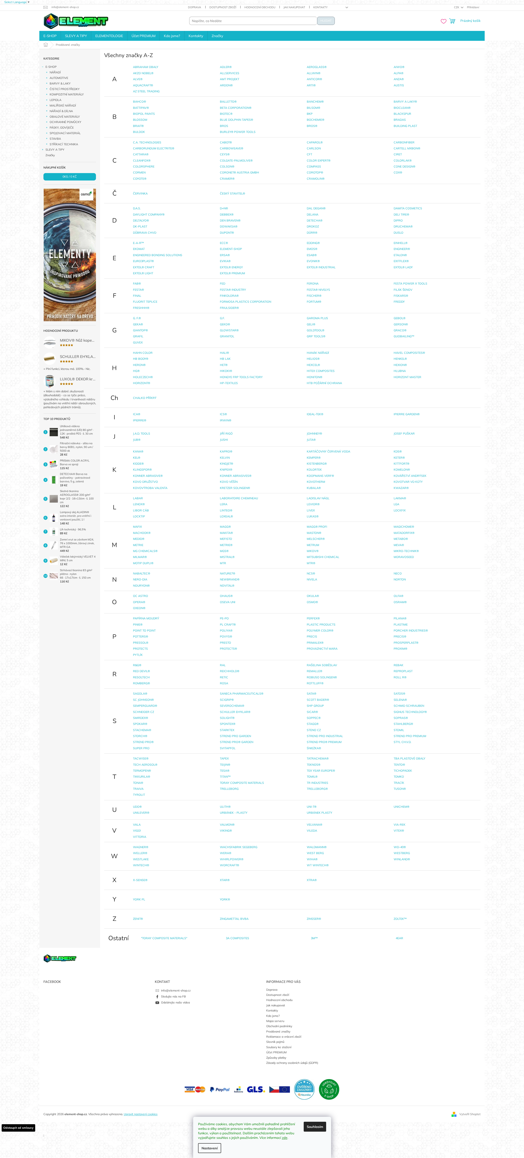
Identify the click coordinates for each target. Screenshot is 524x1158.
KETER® (399, 457)
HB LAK (225, 359)
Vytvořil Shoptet (470, 1114)
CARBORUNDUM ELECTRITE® (153, 148)
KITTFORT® (401, 463)
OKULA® (313, 596)
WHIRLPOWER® (231, 859)
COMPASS (314, 166)
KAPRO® (226, 451)
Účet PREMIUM (276, 1052)
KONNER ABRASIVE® (148, 476)
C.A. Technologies (147, 142)
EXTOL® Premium (232, 273)
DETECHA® (314, 220)
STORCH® (140, 736)
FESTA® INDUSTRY (233, 290)
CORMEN (139, 172)
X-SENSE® (140, 880)
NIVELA (312, 579)
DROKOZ (313, 226)
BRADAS (400, 120)
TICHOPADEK (403, 770)
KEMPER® (314, 457)
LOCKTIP (139, 516)
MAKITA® (226, 533)
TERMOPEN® (142, 770)
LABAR (138, 498)
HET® (224, 365)
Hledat (325, 21)
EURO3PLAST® (143, 261)
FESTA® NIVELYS (318, 290)
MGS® (224, 551)
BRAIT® (138, 126)
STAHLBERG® (403, 724)
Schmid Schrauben (409, 706)
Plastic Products (321, 624)
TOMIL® (312, 776)
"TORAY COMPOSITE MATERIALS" (164, 938)
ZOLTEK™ (400, 919)
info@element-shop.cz (176, 990)
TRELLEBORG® (317, 789)
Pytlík (138, 655)
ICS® (223, 414)
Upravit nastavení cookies (141, 1114)
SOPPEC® (314, 718)
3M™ (314, 938)
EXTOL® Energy (231, 267)
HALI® (224, 353)
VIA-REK (399, 824)
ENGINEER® (402, 249)
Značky (50, 155)
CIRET (398, 154)
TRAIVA (138, 789)
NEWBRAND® (229, 579)
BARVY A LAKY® (405, 101)
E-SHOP (51, 67)
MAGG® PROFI (317, 527)
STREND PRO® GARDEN (236, 742)
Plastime (401, 624)
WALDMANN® (317, 847)
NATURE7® (227, 573)
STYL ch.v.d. (402, 742)
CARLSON (314, 148)
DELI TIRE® (401, 214)
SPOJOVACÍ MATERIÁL (65, 133)
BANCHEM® (315, 101)
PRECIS (312, 636)
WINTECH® (141, 865)
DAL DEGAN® (316, 208)
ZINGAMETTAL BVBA (234, 919)
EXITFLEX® (401, 261)
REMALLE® (314, 671)
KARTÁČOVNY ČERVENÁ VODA (328, 451)
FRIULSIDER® (229, 308)
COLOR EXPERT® (318, 160)
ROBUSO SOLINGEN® (322, 677)
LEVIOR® (313, 504)
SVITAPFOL (228, 748)
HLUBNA (400, 371)
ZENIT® (138, 919)
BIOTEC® (226, 114)
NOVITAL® (227, 585)
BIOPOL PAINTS (144, 114)
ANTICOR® (314, 79)
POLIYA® (226, 630)
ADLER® (226, 67)
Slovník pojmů (275, 1042)
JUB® (136, 440)
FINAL (137, 296)
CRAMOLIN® (315, 178)
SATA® (311, 693)
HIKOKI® (226, 371)
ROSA (224, 683)
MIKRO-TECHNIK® (406, 551)
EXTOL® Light (143, 273)
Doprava (194, 7)
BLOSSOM (140, 120)
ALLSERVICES (229, 73)
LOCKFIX (400, 510)
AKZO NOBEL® (143, 73)
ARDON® (226, 85)
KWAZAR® (401, 488)
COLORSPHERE (143, 166)
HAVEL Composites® (409, 353)
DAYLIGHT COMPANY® (149, 214)
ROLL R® (400, 677)
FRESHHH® (141, 308)
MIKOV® (313, 551)
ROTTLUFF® (315, 683)
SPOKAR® (140, 724)
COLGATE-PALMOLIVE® (236, 160)
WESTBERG (402, 853)
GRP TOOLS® (316, 336)
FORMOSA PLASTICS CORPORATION (245, 302)
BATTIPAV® (141, 108)
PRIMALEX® (315, 643)
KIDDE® (138, 463)
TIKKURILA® (141, 776)
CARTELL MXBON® (407, 148)
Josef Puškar (404, 433)
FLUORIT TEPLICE (145, 302)
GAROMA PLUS (317, 318)
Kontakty (320, 7)
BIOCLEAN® (402, 108)
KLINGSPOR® (142, 469)
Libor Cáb (141, 510)
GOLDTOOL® (315, 330)
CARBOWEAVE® (231, 148)
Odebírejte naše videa (175, 1002)
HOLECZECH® (143, 377)
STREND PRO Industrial (325, 736)
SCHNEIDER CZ (143, 712)
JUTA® (311, 440)
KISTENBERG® (317, 463)
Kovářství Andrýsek (410, 476)
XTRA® (312, 880)
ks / (70, 177)
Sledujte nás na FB (173, 996)
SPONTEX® (227, 724)
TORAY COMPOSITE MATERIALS (242, 783)
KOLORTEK (314, 469)
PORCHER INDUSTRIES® (411, 630)
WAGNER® (140, 847)
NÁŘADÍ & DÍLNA (61, 111)
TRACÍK (399, 783)
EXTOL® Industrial (321, 267)
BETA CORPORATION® (235, 108)
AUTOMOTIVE (59, 78)
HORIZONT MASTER (407, 377)
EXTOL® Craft (143, 267)
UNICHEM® (401, 807)
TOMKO (399, 776)
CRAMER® (227, 178)
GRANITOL (227, 336)
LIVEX (311, 510)
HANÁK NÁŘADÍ (318, 353)
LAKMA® (400, 498)
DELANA (312, 214)
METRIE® (226, 545)
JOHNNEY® (314, 433)
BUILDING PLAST (405, 126)
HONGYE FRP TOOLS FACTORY (241, 377)
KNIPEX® (226, 469)
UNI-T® (311, 807)
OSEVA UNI (227, 602)
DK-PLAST (140, 226)
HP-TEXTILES (229, 383)
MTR (223, 563)
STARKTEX (227, 730)
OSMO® (312, 602)
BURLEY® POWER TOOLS (238, 132)
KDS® (398, 451)
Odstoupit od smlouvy (18, 1128)
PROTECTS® (228, 648)
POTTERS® (140, 636)
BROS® (312, 126)
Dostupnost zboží (222, 7)
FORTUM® (314, 302)
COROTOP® (315, 172)
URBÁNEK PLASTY (319, 813)
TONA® (138, 783)
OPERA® (139, 602)
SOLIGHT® (227, 718)
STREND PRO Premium (410, 736)
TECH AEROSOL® (145, 765)
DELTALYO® (141, 220)
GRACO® (400, 330)
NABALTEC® (141, 573)
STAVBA (55, 139)
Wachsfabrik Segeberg (238, 847)
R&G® (137, 665)
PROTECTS (140, 648)
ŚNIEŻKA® (314, 748)
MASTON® (314, 533)
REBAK (398, 665)
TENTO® (399, 765)
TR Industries (317, 783)
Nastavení (210, 1148)
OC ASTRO (140, 596)
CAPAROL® (315, 142)
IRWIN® (225, 420)
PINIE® (137, 624)
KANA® (138, 451)
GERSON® (401, 324)
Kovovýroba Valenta (150, 488)
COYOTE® (139, 178)
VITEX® (399, 830)
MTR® (311, 563)
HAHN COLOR (143, 353)
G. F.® (137, 318)
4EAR (399, 938)
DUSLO (398, 232)
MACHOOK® (142, 533)
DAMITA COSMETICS (408, 208)
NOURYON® (141, 585)
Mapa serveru (275, 1021)
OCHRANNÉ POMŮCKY (65, 122)
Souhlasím (315, 1127)
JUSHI (224, 440)
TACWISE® (140, 758)
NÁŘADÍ (55, 72)
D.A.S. (137, 208)
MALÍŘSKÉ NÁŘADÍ (63, 105)
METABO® (401, 539)
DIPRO (398, 220)
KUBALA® (314, 488)
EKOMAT (139, 249)
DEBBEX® (226, 214)
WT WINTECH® (318, 865)
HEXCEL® (313, 365)
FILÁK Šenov (403, 290)
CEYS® (225, 154)
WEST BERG (315, 853)
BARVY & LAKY (60, 83)
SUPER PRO (141, 748)
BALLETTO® (228, 101)
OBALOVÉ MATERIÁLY (65, 116)
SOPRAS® (401, 718)
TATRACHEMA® (318, 758)
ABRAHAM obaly (145, 67)
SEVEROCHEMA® (232, 706)
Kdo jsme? (273, 1016)
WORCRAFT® (229, 865)
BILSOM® (313, 108)
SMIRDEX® (140, 718)
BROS (224, 126)
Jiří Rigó (226, 433)
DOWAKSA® (228, 226)
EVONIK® (313, 261)
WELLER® (140, 853)
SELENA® (400, 700)
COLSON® (227, 166)
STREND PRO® (143, 742)
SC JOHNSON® (143, 700)
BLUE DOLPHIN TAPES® (236, 120)
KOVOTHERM (316, 482)
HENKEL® (400, 359)
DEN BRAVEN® (230, 220)
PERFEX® (313, 618)
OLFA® (398, 596)
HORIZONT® (141, 383)
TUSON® (400, 789)
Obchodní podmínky (279, 1026)
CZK (457, 7)
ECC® (224, 243)
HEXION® (400, 365)
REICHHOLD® (229, 671)
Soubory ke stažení (278, 1047)
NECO (398, 573)
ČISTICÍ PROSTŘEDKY (65, 89)
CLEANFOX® (142, 160)
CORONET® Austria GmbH (239, 172)
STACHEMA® (142, 730)
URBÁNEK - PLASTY (233, 813)
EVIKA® (225, 261)
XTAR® (225, 880)
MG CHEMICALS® (145, 551)
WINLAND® (402, 859)
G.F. (222, 318)
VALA (137, 824)
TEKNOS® (313, 765)
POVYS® (226, 636)
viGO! (137, 830)
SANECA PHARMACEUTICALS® (241, 693)
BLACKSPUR (402, 114)
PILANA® (400, 618)
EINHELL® (400, 243)
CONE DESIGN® (404, 166)
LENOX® (139, 504)
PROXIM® (400, 648)
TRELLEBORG (229, 789)
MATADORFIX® (404, 533)
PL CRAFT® (228, 624)
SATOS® (399, 693)
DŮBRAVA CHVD (144, 232)
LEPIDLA (55, 100)
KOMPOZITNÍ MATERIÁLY (67, 94)
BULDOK (139, 132)
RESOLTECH (141, 677)
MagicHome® (404, 527)
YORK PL (139, 899)
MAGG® (225, 527)
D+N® (224, 208)
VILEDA (312, 830)
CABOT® (226, 142)
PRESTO (225, 643)
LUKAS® (313, 516)
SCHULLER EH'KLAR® (235, 712)
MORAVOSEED (404, 557)
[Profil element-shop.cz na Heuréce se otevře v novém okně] (304, 1089)
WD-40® (400, 847)
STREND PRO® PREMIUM (324, 742)
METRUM (313, 545)
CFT (309, 154)
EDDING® (313, 243)
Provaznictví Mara (322, 648)
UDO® (137, 807)
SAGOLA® (140, 693)
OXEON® (139, 608)
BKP (310, 114)
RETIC (224, 677)
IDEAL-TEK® (315, 414)
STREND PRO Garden (235, 736)
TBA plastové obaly (409, 758)
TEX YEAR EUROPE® (321, 770)
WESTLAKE (141, 859)
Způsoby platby (276, 1058)
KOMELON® (402, 469)
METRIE (138, 545)
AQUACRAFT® (143, 85)
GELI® (311, 324)
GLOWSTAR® (229, 330)
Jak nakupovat (294, 7)
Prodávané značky (278, 1031)
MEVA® (399, 545)
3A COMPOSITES (237, 938)
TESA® (224, 770)
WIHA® (312, 859)
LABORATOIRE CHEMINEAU (239, 498)
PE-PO (224, 618)
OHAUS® (226, 596)
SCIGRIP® (227, 700)
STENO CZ (314, 730)
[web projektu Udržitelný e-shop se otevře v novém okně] (329, 1089)
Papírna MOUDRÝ (146, 618)
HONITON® (314, 377)
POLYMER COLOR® (320, 630)
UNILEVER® (141, 813)
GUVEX (138, 342)
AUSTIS (399, 85)
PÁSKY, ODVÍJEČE (62, 127)
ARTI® (311, 85)
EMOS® (312, 249)
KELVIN (225, 457)
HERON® (139, 365)
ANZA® (399, 79)
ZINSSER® (314, 919)
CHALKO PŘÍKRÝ (144, 398)
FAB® (137, 283)
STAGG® (313, 724)
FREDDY (399, 302)
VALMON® (227, 824)
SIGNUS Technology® (410, 712)
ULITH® (225, 807)
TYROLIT (139, 795)
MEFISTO (226, 539)
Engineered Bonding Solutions (157, 255)
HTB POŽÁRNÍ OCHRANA (324, 383)
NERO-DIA (140, 579)
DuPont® (227, 232)
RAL (223, 665)
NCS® (311, 573)
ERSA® (225, 255)
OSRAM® (400, 602)
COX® (398, 172)
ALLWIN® (313, 73)
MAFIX (137, 527)
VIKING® (226, 830)
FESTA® (138, 290)
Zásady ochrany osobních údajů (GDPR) (292, 1063)
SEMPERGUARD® (145, 706)
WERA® (225, 853)
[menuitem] (50, 36)
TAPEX (224, 758)
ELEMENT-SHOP (231, 249)
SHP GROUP (315, 706)
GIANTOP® (140, 330)
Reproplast (403, 671)
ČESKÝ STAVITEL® (232, 193)
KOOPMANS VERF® (320, 476)
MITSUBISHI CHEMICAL (323, 557)
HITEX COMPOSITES (321, 371)
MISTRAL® (227, 557)
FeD (222, 283)
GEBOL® (399, 318)
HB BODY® (140, 359)
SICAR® (312, 712)
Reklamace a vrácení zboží (283, 1036)
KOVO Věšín (229, 482)
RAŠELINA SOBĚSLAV (322, 665)
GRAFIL (138, 336)
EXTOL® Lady (403, 267)
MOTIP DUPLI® (143, 563)
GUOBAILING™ (404, 336)
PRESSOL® (140, 643)
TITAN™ (225, 776)
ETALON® (400, 255)
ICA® (136, 414)
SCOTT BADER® (318, 700)
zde (284, 1138)
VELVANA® (314, 824)
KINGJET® (226, 463)
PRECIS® (400, 636)
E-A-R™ (138, 243)
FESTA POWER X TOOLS (410, 283)
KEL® (136, 457)
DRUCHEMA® (403, 226)
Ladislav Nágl (318, 498)
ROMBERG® (141, 683)
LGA (396, 504)
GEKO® (225, 324)
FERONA (313, 283)
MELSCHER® (316, 539)
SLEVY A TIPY (55, 149)
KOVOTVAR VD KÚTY (408, 482)
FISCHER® (314, 296)
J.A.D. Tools (141, 433)
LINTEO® (226, 510)
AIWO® (399, 67)
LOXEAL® (226, 516)
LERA (223, 504)
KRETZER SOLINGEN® (235, 488)
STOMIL (399, 730)
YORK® (225, 899)
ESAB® (312, 255)
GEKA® (138, 324)
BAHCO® (139, 101)
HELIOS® (313, 359)
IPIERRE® (139, 420)
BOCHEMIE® (315, 120)
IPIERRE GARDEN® (407, 414)
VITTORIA (139, 837)
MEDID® (138, 539)
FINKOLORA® (229, 296)
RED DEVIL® (141, 671)
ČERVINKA (140, 193)
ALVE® (137, 79)
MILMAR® (140, 557)
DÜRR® (312, 232)
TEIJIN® (225, 765)
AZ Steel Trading (146, 91)
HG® (136, 371)
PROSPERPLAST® (406, 643)
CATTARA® (140, 154)
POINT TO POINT (144, 630)
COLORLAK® (403, 160)
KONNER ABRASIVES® (235, 476)
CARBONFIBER (404, 142)
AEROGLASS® (317, 67)
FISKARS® (401, 296)
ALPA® (398, 73)
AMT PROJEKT (229, 79)
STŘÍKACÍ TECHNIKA (64, 144)
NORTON (400, 579)
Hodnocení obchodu (259, 7)
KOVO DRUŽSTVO (145, 482)
